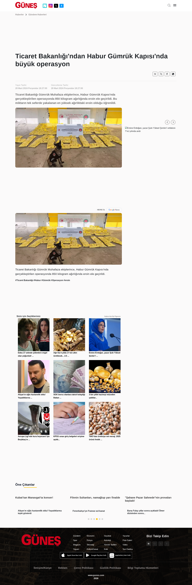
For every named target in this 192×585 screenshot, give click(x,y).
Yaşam (76, 549)
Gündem (77, 536)
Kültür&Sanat (92, 549)
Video (125, 545)
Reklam (62, 567)
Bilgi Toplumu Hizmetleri (143, 567)
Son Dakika (128, 549)
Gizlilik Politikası (110, 567)
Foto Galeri (127, 540)
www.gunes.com (96, 575)
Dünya (89, 540)
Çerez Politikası (83, 567)
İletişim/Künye (43, 567)
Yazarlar (126, 536)
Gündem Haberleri (37, 14)
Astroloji (107, 540)
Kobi (106, 549)
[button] (167, 122)
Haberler (19, 14)
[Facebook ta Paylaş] (167, 74)
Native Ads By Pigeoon (112, 316)
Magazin (76, 545)
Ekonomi (90, 536)
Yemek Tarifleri (110, 545)
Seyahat (107, 536)
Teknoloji (90, 545)
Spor (75, 540)
